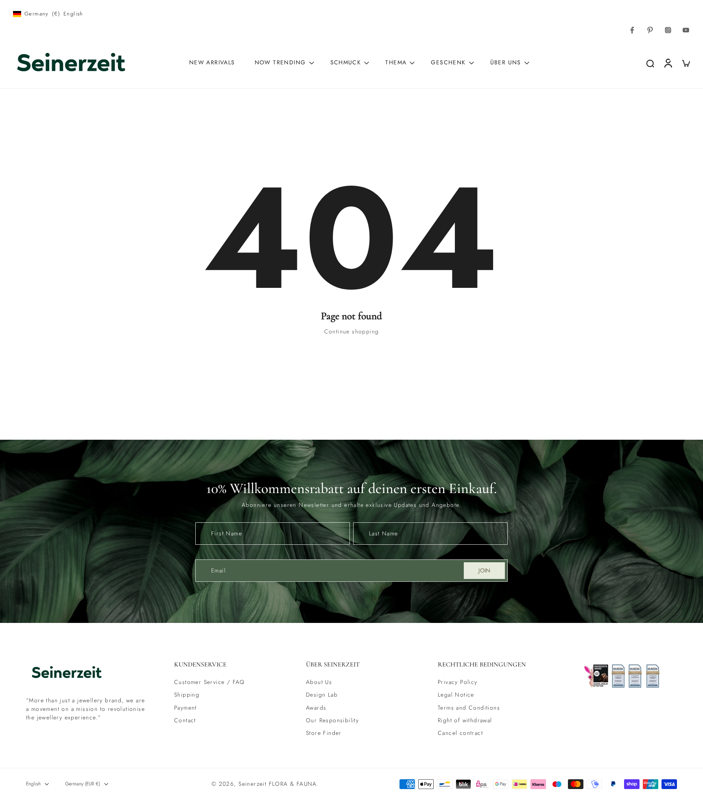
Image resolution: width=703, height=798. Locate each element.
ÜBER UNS (505, 62)
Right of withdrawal (465, 720)
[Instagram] (668, 30)
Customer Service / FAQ (209, 682)
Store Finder (324, 733)
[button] (228, 664)
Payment (185, 708)
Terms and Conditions (469, 708)
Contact (185, 720)
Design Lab (322, 695)
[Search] (650, 63)
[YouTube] (686, 30)
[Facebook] (632, 30)
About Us (319, 682)
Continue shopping (351, 331)
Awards (316, 708)
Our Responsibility (332, 720)
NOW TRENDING (280, 62)
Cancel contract (460, 733)
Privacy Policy (458, 682)
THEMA (395, 62)
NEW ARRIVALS (212, 62)
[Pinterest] (650, 30)
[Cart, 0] (686, 63)
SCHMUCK (345, 62)
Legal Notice (456, 695)
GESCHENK (448, 62)
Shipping (186, 695)
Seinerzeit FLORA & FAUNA (277, 784)
